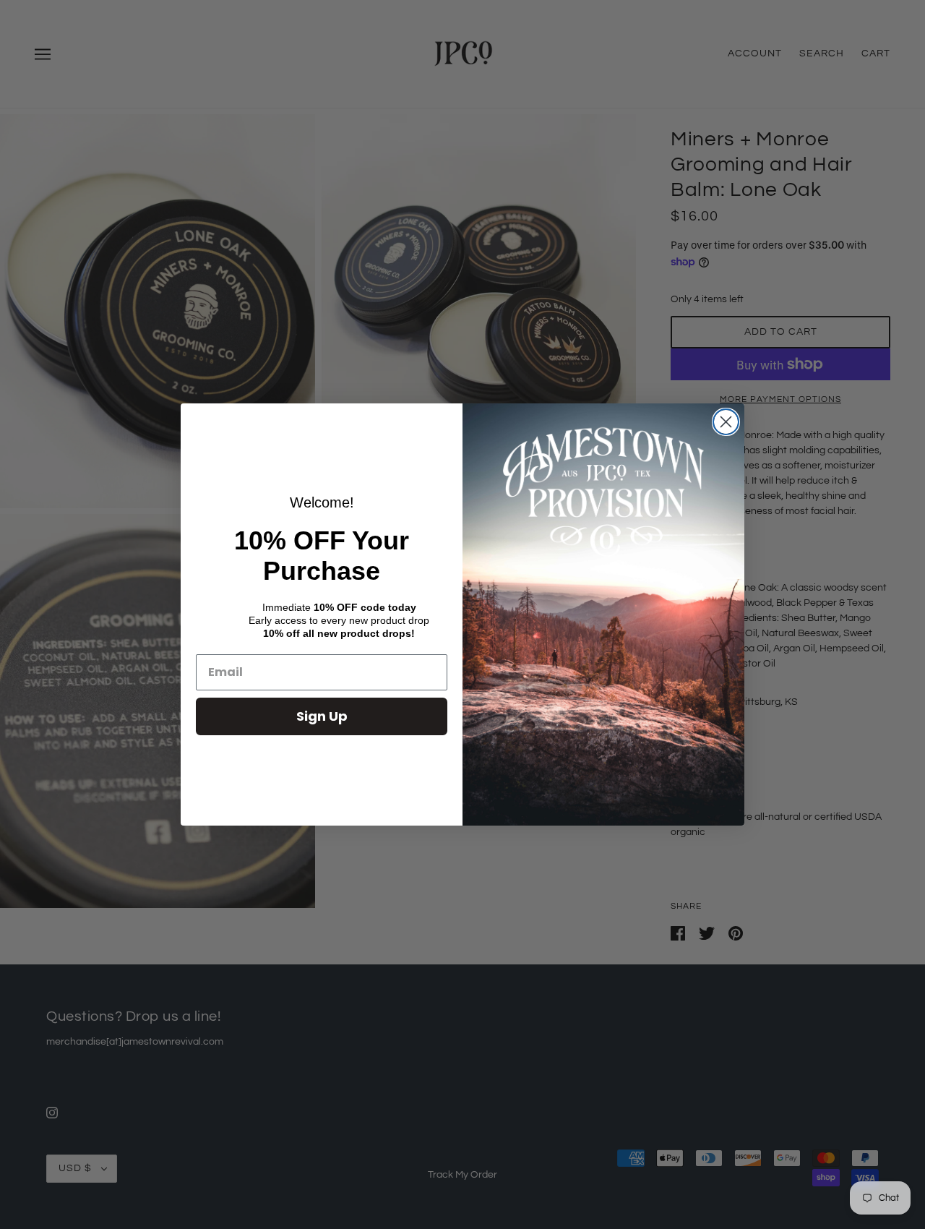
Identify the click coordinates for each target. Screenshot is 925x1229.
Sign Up (322, 716)
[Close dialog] (726, 421)
